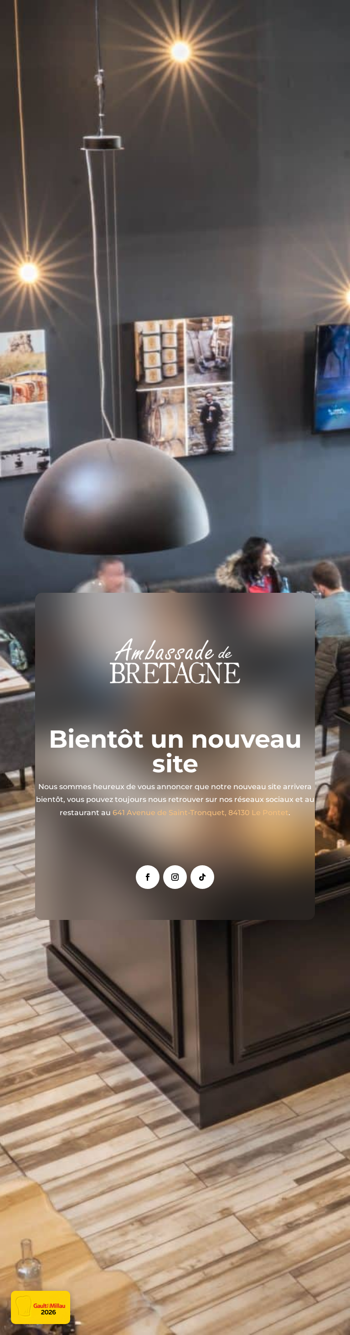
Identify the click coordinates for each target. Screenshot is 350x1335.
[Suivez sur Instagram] (175, 877)
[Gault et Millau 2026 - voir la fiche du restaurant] (40, 1307)
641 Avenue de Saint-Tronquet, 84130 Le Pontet (200, 812)
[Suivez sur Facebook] (148, 877)
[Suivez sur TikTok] (202, 877)
